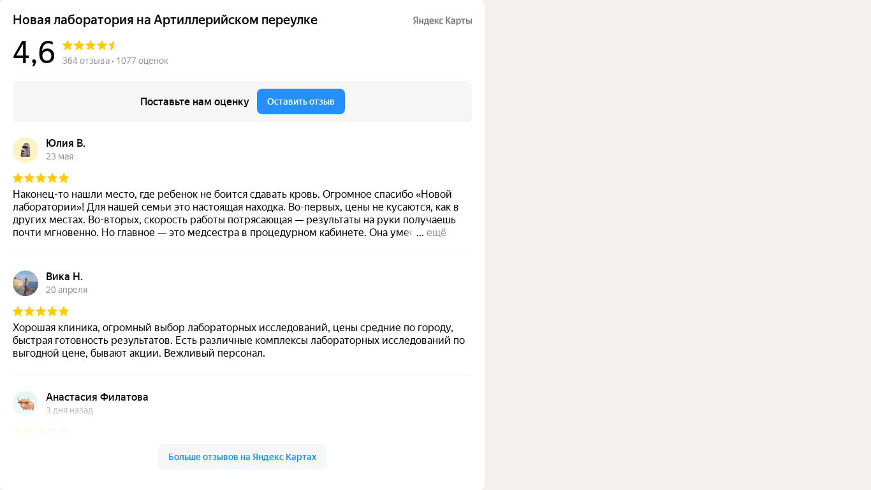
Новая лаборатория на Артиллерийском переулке (165, 20)
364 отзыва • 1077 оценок (115, 61)
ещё (436, 232)
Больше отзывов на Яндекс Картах (242, 457)
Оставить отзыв (301, 101)
